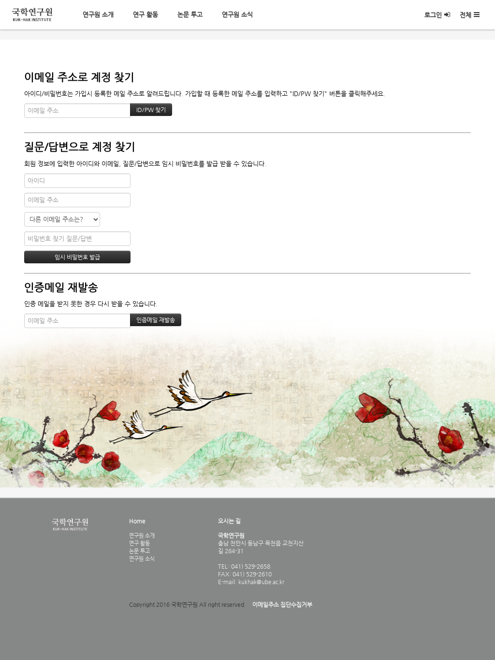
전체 (465, 14)
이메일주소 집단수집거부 (282, 604)
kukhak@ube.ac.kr (260, 582)
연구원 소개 (98, 14)
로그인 (433, 14)
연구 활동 (145, 14)
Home (137, 520)
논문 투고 (190, 14)
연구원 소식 (237, 14)
